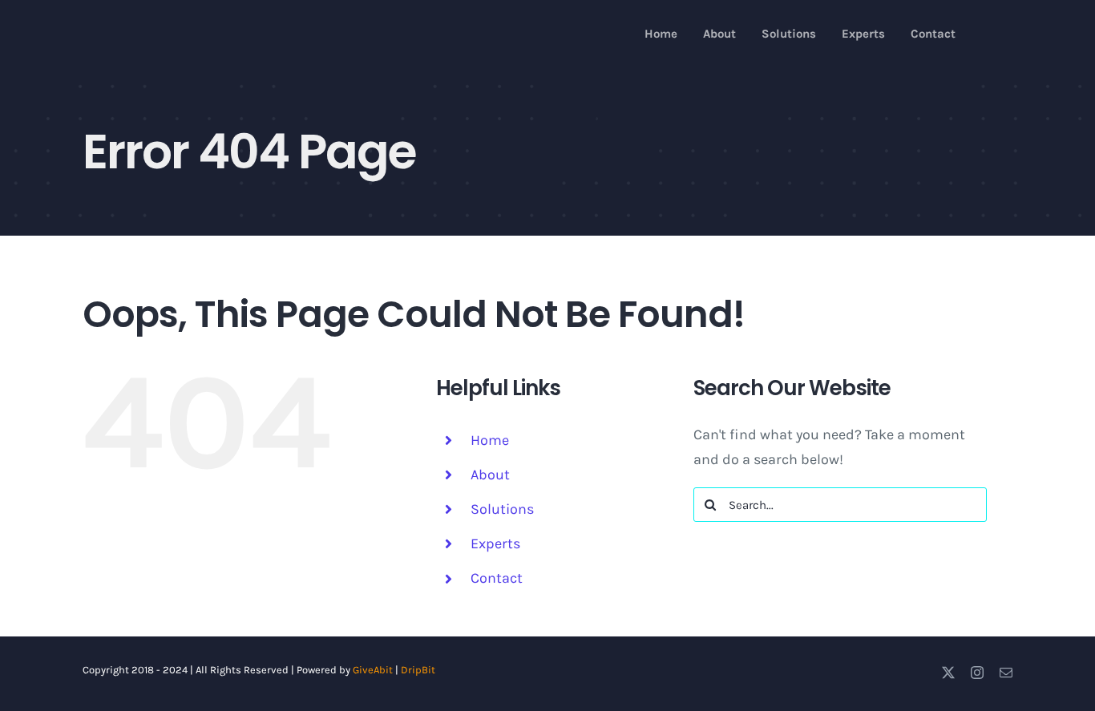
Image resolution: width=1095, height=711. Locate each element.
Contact (497, 578)
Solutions (502, 509)
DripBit (418, 670)
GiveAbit (373, 670)
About (490, 474)
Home (490, 440)
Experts (495, 543)
